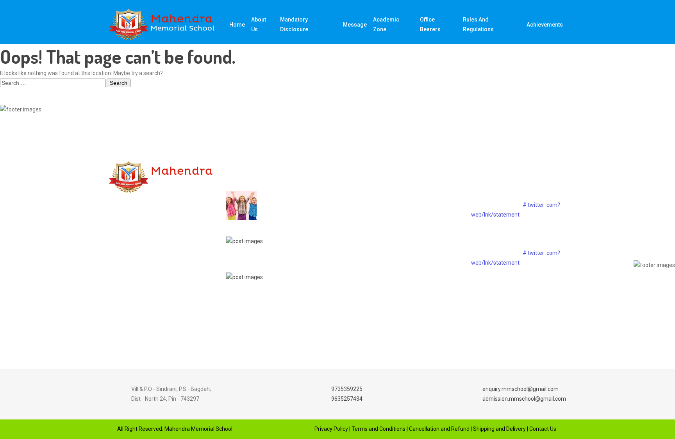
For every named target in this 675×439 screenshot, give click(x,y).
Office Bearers (430, 24)
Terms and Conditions (378, 429)
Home (237, 25)
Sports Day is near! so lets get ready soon (291, 200)
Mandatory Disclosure (294, 24)
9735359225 (346, 389)
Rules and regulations (478, 24)
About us (258, 24)
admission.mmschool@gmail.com (524, 399)
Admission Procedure (409, 250)
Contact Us (542, 429)
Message (355, 25)
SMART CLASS (401, 222)
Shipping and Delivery (499, 429)
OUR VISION (396, 209)
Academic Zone (386, 24)
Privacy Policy (331, 429)
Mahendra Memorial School (197, 429)
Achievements (545, 25)
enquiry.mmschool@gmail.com (520, 389)
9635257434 (346, 399)
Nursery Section (401, 236)
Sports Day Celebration (284, 236)
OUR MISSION (399, 195)
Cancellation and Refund (439, 429)
